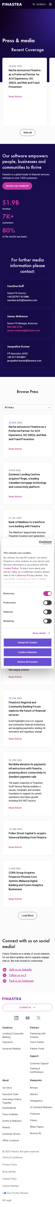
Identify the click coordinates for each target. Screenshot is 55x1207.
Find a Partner (37, 1042)
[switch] (47, 602)
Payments (7, 1042)
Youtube (27, 1018)
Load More (27, 915)
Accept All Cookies (27, 642)
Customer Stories (11, 1134)
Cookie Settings (10, 1185)
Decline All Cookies (27, 662)
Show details (39, 633)
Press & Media (10, 1114)
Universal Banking (11, 1048)
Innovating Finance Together (11, 1101)
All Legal (6, 1200)
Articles (34, 1087)
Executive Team (10, 1094)
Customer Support (39, 1063)
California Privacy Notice (29, 575)
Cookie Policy (10, 568)
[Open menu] (50, 4)
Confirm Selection (27, 652)
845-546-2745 (14, 327)
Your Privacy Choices (17, 1193)
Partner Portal (37, 1048)
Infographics (36, 1100)
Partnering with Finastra (37, 1035)
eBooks (34, 1094)
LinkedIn (16, 1018)
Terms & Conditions (12, 1157)
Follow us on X (17, 975)
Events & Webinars (12, 1121)
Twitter (38, 1018)
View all (27, 132)
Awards (6, 1127)
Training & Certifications (37, 1070)
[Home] (12, 4)
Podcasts (35, 1113)
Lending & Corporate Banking (12, 1035)
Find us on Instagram (21, 980)
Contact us (25, 1007)
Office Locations (10, 1140)
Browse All (35, 1133)
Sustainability (9, 1107)
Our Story (7, 1087)
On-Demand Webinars (41, 1107)
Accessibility (9, 1171)
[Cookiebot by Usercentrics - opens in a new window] (39, 543)
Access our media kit (17, 185)
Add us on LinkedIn (20, 969)
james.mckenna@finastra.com (23, 330)
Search (41, 4)
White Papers (37, 1126)
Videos (33, 1120)
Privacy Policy (9, 1164)
